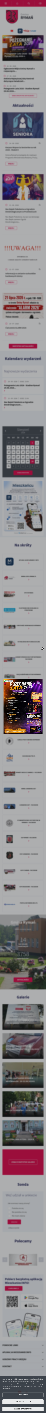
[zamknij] (42, 649)
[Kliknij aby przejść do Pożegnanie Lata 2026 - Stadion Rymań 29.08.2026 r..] (23, 706)
